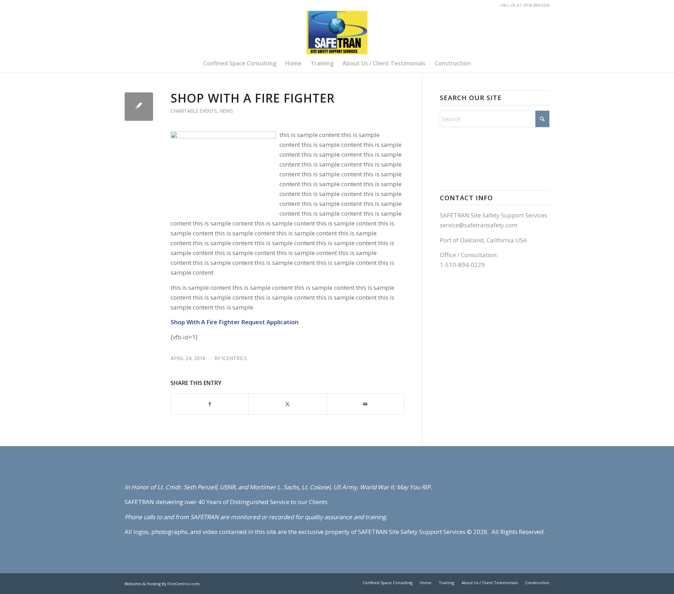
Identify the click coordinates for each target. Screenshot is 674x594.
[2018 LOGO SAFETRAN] (337, 32)
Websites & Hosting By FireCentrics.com (162, 583)
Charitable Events (194, 110)
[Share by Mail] (365, 404)
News (226, 110)
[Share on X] (287, 404)
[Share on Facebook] (210, 404)
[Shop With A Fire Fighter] (139, 106)
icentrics (234, 358)
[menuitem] (240, 63)
